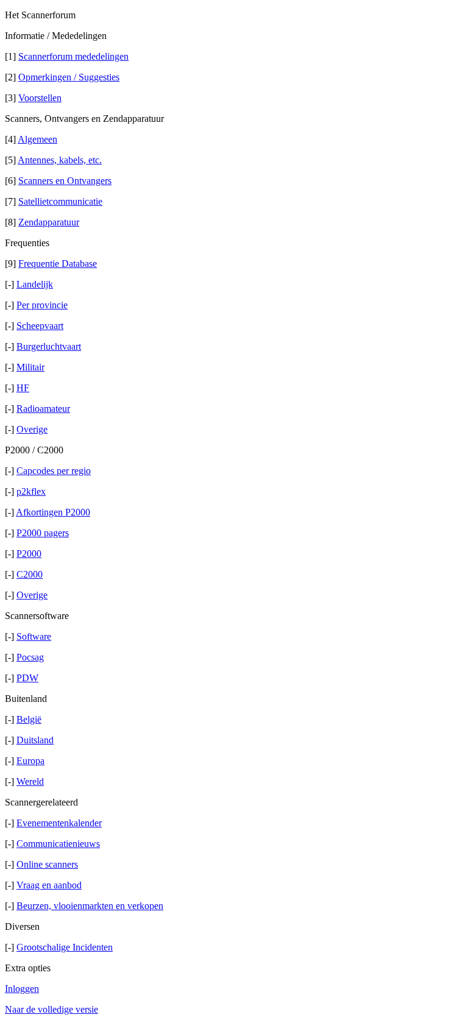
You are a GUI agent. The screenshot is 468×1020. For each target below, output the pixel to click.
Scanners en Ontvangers (65, 180)
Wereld (30, 781)
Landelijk (34, 284)
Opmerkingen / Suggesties (68, 77)
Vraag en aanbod (49, 885)
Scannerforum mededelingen (73, 56)
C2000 (29, 574)
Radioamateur (43, 408)
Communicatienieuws (58, 843)
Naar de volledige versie (51, 1009)
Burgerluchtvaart (48, 346)
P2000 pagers (42, 533)
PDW (27, 678)
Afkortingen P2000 (53, 512)
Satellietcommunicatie (60, 201)
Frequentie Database (57, 263)
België (28, 719)
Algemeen (37, 139)
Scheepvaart (39, 326)
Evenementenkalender (59, 823)
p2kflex (31, 491)
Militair (30, 367)
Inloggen (22, 988)
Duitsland (35, 740)
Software (33, 636)
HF (22, 388)
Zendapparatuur (48, 222)
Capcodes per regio (53, 471)
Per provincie (42, 305)
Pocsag (30, 657)
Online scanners (47, 864)
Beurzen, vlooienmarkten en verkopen (89, 906)
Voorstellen (40, 98)
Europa (30, 761)
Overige (32, 429)
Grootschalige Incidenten (64, 947)
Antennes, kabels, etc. (60, 160)
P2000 (28, 553)
